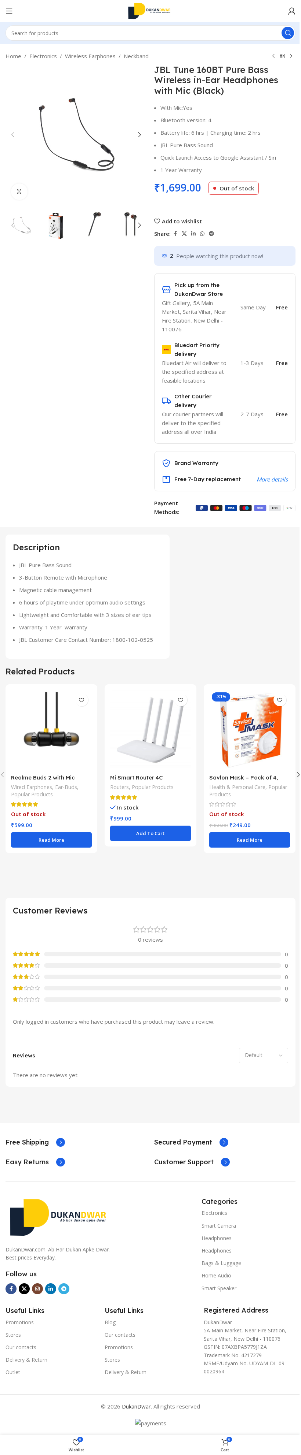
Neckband (136, 56)
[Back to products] (282, 56)
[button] (13, 134)
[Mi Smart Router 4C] (150, 730)
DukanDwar (136, 1406)
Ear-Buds (66, 787)
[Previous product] (273, 56)
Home (13, 56)
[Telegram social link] (211, 234)
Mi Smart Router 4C (136, 777)
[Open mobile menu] (9, 11)
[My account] (291, 11)
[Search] (288, 33)
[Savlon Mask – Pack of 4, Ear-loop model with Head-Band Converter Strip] (249, 730)
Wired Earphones (31, 787)
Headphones (217, 1238)
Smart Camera (219, 1225)
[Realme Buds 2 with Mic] (51, 730)
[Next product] (291, 56)
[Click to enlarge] (19, 191)
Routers (119, 787)
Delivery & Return (26, 1359)
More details (272, 479)
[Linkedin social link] (193, 234)
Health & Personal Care (237, 787)
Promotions (20, 1322)
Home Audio (216, 1275)
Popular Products (32, 794)
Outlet (13, 1372)
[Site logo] (150, 10)
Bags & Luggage (221, 1262)
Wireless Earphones (90, 56)
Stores (13, 1334)
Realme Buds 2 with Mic (43, 777)
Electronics (43, 56)
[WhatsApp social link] (202, 234)
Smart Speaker (219, 1288)
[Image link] (61, 1216)
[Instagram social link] (37, 1288)
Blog (110, 1322)
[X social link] (184, 234)
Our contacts (21, 1347)
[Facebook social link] (175, 234)
